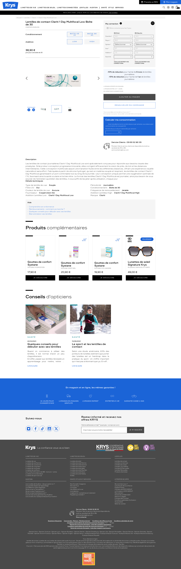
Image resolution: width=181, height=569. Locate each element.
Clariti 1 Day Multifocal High (127, 193)
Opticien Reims (56, 533)
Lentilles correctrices (121, 463)
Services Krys (74, 485)
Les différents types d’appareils (35, 487)
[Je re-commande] (172, 7)
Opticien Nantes (79, 531)
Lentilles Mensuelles (121, 470)
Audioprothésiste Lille (126, 533)
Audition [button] (94, 7)
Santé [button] (104, 7)
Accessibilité (119, 502)
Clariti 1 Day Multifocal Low (61, 195)
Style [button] (111, 7)
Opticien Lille (104, 531)
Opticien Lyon (55, 531)
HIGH (92, 41)
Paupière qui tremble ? (77, 495)
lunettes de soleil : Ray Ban (115, 544)
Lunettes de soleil (75, 461)
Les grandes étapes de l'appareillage (37, 485)
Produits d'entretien (121, 472)
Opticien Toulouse (44, 531)
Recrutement (119, 493)
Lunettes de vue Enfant (33, 466)
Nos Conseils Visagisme (78, 484)
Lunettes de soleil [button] (46, 7)
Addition (108, 52)
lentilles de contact (33, 540)
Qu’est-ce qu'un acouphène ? (35, 489)
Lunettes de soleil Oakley (78, 474)
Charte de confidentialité (122, 495)
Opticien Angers (67, 533)
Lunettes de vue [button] (28, 7)
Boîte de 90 (92, 34)
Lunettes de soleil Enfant (78, 466)
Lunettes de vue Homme (33, 465)
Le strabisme (74, 491)
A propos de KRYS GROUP (123, 489)
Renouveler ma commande (129, 105)
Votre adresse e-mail (100, 425)
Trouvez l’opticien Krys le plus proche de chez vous (85, 546)
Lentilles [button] (83, 7)
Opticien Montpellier (115, 531)
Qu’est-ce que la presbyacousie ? (36, 493)
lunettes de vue (44, 540)
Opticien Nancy (79, 533)
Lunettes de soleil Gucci (77, 472)
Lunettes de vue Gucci (33, 470)
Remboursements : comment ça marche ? (47, 209)
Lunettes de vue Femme (33, 463)
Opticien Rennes (128, 531)
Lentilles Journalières (121, 466)
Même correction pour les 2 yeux (120, 28)
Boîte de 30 (74, 34)
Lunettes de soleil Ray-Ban (78, 470)
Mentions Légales (120, 496)
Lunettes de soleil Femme (78, 463)
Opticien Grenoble (140, 531)
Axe (107, 48)
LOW (74, 41)
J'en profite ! (113, 13)
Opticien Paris (33, 531)
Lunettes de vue (31, 461)
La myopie (73, 487)
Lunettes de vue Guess (33, 468)
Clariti (34, 17)
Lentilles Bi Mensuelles (122, 468)
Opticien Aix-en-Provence (42, 533)
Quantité (108, 56)
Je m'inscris (135, 430)
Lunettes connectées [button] (67, 7)
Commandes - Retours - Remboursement (77, 521)
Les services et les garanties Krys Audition (39, 495)
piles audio (65, 540)
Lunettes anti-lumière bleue (34, 474)
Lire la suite (32, 366)
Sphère (108, 44)
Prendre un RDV (151, 2)
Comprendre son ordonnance (41, 207)
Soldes (72, 475)
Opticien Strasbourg (92, 531)
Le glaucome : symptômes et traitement (82, 493)
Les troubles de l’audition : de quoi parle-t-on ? (40, 484)
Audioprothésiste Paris (92, 533)
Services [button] (119, 7)
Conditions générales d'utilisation (125, 500)
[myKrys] (168, 7)
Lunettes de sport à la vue (34, 475)
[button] (177, 7)
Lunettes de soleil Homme (78, 465)
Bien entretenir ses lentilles (40, 214)
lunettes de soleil (54, 540)
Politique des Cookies (122, 498)
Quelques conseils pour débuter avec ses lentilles (50, 212)
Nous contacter (81, 517)
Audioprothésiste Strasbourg (143, 533)
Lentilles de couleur (121, 465)
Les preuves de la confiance (123, 485)
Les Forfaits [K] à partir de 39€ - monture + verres (41, 472)
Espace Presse (119, 487)
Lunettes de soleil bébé (77, 468)
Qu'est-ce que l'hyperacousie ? (35, 491)
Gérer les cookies (120, 504)
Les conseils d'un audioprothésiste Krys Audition (41, 496)
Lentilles (27, 17)
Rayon (107, 40)
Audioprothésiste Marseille (90, 535)
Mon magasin (172, 2)
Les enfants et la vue (76, 489)
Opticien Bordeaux (67, 531)
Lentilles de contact (121, 461)
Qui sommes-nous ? (121, 484)
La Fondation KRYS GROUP (124, 491)
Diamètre (108, 36)
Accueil (19, 17)
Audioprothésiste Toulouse (109, 533)
